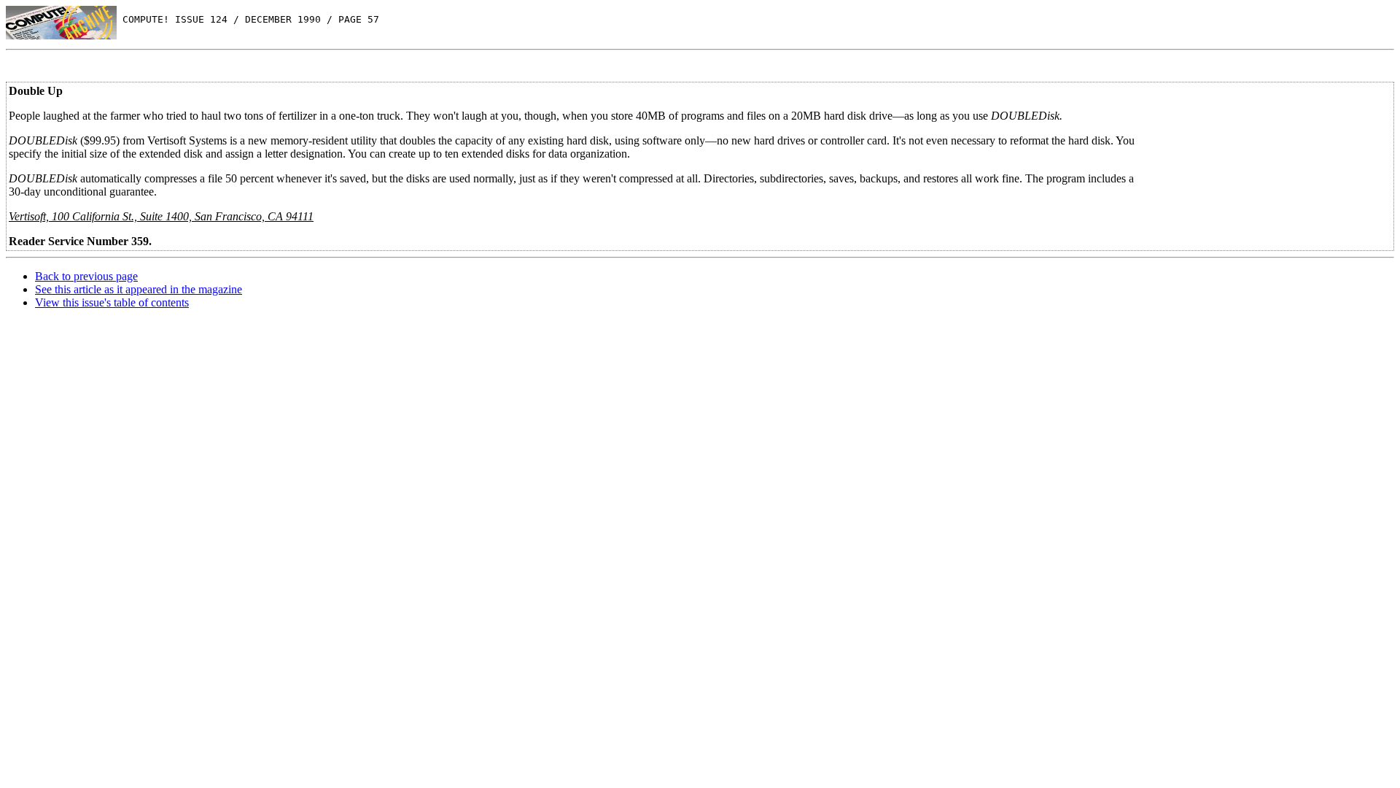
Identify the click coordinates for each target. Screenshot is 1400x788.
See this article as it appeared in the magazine (138, 289)
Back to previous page (86, 276)
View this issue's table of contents (112, 302)
